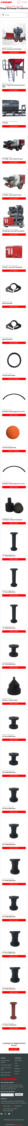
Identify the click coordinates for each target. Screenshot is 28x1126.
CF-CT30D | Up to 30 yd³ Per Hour (12, 195)
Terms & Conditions (17, 1121)
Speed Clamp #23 (7, 339)
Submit (19, 1094)
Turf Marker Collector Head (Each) (12, 520)
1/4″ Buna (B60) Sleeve (8, 592)
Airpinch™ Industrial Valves (8, 554)
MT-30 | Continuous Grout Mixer (12, 49)
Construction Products (7, 47)
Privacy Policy (9, 1121)
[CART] (18, 2)
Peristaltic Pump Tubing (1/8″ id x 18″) (13, 483)
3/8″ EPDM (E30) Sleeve (9, 772)
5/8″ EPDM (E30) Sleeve (9, 844)
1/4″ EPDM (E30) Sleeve (9, 628)
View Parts (14, 1049)
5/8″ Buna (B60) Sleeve (8, 808)
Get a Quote (14, 90)
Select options (14, 379)
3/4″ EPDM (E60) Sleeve (9, 880)
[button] (24, 2)
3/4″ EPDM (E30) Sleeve (9, 989)
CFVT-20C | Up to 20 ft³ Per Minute (12, 267)
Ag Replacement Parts (7, 301)
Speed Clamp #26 (7, 303)
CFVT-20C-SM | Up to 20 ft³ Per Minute (13, 231)
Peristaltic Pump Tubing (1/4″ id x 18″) (13, 411)
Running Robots (18, 1124)
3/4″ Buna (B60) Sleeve (8, 953)
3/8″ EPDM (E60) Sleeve (9, 664)
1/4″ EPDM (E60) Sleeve (9, 556)
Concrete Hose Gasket (8, 375)
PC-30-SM (5, 123)
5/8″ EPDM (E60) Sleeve (9, 917)
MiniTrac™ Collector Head (9, 700)
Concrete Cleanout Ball (9, 447)
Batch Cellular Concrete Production (10, 121)
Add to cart (14, 52)
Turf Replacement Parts (7, 518)
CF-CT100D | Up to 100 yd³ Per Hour (12, 159)
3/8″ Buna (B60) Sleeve (8, 736)
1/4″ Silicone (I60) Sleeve (9, 1025)
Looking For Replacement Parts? (14, 1044)
